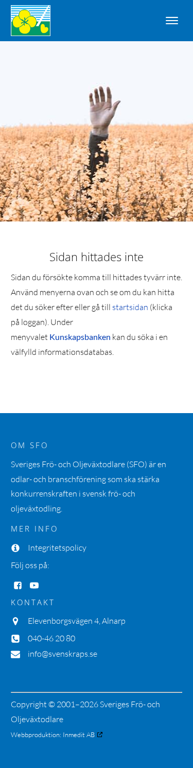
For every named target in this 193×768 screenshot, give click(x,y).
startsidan (130, 307)
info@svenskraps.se (62, 653)
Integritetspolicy (57, 547)
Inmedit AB (79, 734)
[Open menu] (172, 20)
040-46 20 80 (51, 638)
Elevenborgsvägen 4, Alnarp (77, 621)
